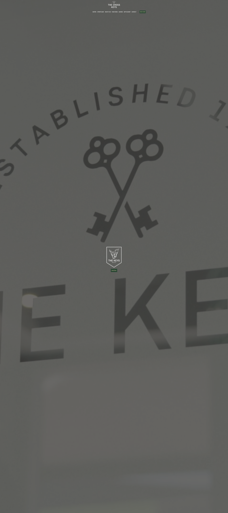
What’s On (108, 12)
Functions (115, 12)
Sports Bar (100, 12)
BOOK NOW (142, 12)
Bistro (94, 12)
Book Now (114, 270)
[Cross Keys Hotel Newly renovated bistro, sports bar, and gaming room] (114, 4)
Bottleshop (127, 12)
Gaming (121, 12)
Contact (134, 12)
